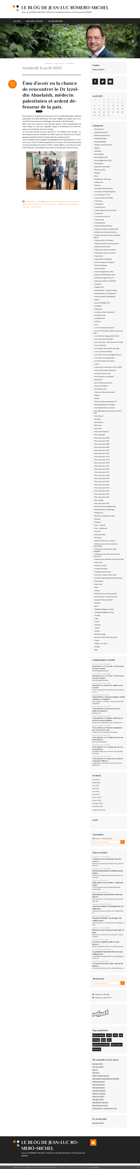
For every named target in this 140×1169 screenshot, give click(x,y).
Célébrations (98, 182)
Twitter (97, 628)
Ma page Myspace (98, 1087)
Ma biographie (55, 21)
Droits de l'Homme (69, 201)
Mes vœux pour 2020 (101, 503)
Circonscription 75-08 (102, 195)
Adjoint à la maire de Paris (54, 201)
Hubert (96, 300)
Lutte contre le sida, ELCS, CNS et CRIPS (108, 367)
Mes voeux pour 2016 (101, 469)
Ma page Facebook (98, 1090)
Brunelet (95, 685)
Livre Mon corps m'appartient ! (104, 358)
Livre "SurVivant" (100, 345)
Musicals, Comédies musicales (104, 516)
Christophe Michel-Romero (103, 188)
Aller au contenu (6, 2)
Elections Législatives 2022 (103, 271)
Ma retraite (98, 380)
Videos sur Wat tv (98, 1096)
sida (121, 1035)
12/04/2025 (70, 63)
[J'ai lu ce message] (138, 1167)
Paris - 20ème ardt (100, 528)
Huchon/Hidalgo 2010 (102, 303)
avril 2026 (95, 791)
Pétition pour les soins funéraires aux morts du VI (106, 555)
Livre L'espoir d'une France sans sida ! (107, 348)
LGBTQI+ (97, 321)
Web (96, 650)
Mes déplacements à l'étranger (104, 405)
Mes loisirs (98, 428)
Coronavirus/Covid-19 (102, 216)
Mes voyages (99, 500)
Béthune (97, 173)
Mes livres (95, 1073)
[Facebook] (95, 82)
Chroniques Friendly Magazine (104, 191)
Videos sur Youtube (98, 1093)
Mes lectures (98, 422)
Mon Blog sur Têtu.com (100, 1102)
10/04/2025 (48, 63)
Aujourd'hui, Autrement (102, 166)
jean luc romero (116, 1045)
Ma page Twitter (98, 1099)
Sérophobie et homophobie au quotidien (105, 1079)
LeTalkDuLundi (99, 318)
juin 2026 (95, 785)
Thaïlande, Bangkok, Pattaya (104, 612)
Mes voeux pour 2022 (101, 485)
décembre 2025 (97, 803)
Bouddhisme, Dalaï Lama (102, 179)
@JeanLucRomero (98, 69)
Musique (97, 519)
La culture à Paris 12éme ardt (104, 312)
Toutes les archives (99, 810)
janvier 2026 (96, 800)
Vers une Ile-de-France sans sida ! (105, 637)
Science (97, 590)
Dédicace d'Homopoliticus (103, 226)
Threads (97, 615)
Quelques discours (98, 1081)
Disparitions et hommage (103, 259)
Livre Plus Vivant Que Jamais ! (104, 361)
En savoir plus (95, 1167)
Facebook (97, 284)
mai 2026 (95, 788)
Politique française (100, 568)
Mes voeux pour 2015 (101, 466)
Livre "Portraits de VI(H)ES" (103, 339)
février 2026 (96, 797)
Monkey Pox (98, 513)
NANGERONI (97, 697)
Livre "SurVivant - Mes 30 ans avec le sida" (108, 342)
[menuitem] (18, 21)
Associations (98, 163)
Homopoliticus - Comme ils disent (105, 290)
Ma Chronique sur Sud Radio (104, 376)
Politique (96, 1040)
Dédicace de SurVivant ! (102, 247)
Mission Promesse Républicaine (105, 506)
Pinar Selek (98, 562)
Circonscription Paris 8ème (103, 198)
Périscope (97, 538)
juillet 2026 (96, 782)
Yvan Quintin (97, 709)
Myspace (97, 522)
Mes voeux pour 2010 (101, 450)
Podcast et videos (100, 565)
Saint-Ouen (98, 584)
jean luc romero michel (101, 1045)
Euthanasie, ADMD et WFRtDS (105, 281)
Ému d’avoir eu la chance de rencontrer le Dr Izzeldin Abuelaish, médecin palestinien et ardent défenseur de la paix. (50, 95)
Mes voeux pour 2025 (101, 494)
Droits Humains (99, 268)
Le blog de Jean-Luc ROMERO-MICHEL (65, 7)
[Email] (110, 82)
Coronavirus (98, 213)
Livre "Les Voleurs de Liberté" (104, 328)
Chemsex (97, 185)
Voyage (97, 646)
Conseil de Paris (99, 207)
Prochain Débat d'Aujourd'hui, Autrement (108, 578)
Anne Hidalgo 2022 (101, 157)
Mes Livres (98, 425)
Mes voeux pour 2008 (101, 444)
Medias (97, 398)
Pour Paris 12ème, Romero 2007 (105, 575)
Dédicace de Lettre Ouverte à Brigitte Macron (106, 236)
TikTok (96, 622)
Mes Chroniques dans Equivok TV (105, 401)
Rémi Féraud (98, 581)
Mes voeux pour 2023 (101, 488)
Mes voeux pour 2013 (101, 460)
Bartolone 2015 (99, 170)
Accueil (17, 21)
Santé (96, 587)
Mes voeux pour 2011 (101, 453)
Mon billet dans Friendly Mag (104, 509)
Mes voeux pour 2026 (101, 497)
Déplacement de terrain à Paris (105, 253)
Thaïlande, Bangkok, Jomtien (104, 609)
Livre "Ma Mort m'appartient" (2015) (106, 336)
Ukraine (97, 631)
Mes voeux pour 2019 (101, 478)
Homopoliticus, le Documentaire (105, 293)
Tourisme (97, 625)
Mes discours (99, 416)
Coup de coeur (99, 220)
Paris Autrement (34, 204)
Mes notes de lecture (101, 431)
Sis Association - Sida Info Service (105, 597)
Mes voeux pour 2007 (101, 441)
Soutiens (97, 603)
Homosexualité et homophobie (104, 296)
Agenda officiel (97, 1064)
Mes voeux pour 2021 (101, 481)
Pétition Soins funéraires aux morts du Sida (109, 559)
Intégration (98, 309)
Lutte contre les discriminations (105, 370)
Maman (97, 395)
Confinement (98, 204)
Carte (95, 820)
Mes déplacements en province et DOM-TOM (107, 412)
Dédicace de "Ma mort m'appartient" (106, 229)
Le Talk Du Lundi (100, 315)
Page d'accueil (59, 63)
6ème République (100, 142)
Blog (96, 176)
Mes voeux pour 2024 (101, 491)
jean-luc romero (98, 1035)
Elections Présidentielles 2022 (104, 275)
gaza (64, 204)
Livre (96, 324)
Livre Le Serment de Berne (103, 351)
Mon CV (95, 1070)
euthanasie (97, 1049)
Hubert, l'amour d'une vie (100, 1076)
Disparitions (98, 256)
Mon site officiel (34, 21)
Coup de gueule (99, 223)
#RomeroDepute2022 (102, 135)
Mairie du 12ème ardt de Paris (104, 392)
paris (27, 207)
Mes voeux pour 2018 (101, 475)
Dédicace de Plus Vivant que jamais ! (106, 243)
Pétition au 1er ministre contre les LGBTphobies (105, 545)
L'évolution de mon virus (102, 373)
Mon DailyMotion (98, 1084)
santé (115, 1035)
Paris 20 (97, 531)
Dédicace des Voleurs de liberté (105, 250)
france (109, 1035)
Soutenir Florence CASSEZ (103, 600)
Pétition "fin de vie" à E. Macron (105, 541)
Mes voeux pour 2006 (101, 438)
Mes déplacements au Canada (104, 408)
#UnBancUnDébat (100, 138)
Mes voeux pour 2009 (101, 447)
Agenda (97, 148)
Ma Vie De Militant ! (101, 386)
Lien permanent (30, 201)
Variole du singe (99, 634)
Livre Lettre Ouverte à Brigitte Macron (107, 355)
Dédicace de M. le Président (103, 240)
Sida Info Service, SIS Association (105, 593)
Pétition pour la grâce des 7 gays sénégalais (105, 550)
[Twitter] (103, 82)
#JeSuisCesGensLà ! (101, 132)
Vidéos (96, 640)
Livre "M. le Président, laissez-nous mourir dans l (108, 332)
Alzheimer (97, 151)
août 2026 (96, 779)
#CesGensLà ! (99, 129)
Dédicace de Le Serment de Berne (105, 232)
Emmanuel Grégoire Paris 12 (104, 278)
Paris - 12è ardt (99, 525)
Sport (96, 606)
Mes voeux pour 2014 (101, 463)
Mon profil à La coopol (100, 1105)
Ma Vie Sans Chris (100, 389)
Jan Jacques (96, 666)
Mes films (97, 419)
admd (103, 1040)
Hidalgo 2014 (99, 287)
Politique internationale (48, 204)
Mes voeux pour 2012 (101, 456)
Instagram (97, 306)
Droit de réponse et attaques (104, 262)
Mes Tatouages (99, 435)
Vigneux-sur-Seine (100, 643)
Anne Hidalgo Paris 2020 (103, 160)
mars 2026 (96, 794)
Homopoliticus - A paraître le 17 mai (104, 1108)
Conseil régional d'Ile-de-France (105, 210)
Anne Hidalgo (99, 154)
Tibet (96, 618)
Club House (98, 201)
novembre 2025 (97, 806)
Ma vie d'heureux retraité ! (103, 383)
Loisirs (96, 364)
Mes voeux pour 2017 (101, 472)
